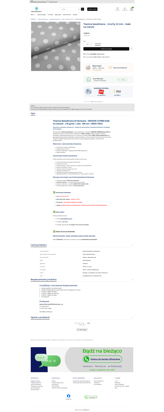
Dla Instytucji (55, 384)
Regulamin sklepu (35, 381)
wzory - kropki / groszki (67, 19)
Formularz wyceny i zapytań (122, 386)
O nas (116, 381)
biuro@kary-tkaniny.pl (46, 311)
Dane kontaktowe (119, 384)
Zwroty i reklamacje (36, 384)
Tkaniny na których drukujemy (59, 388)
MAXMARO (33, 19)
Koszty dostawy (35, 389)
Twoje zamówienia (98, 381)
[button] (82, 9)
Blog (116, 388)
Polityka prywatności (36, 382)
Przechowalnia (97, 384)
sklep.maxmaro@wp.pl (39, 2)
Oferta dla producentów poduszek (82, 382)
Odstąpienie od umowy (37, 386)
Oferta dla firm (55, 386)
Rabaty (53, 381)
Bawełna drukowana (55, 19)
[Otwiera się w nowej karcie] (90, 397)
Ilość (84, 41)
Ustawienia (97, 382)
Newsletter (117, 382)
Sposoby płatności (35, 388)
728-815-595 (53, 2)
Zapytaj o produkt (92, 9)
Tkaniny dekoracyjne (43, 19)
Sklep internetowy (81, 409)
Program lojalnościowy (57, 382)
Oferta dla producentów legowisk (81, 381)
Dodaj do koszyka (106, 49)
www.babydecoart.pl (66, 218)
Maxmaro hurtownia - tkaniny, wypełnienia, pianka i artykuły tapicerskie (74, 236)
